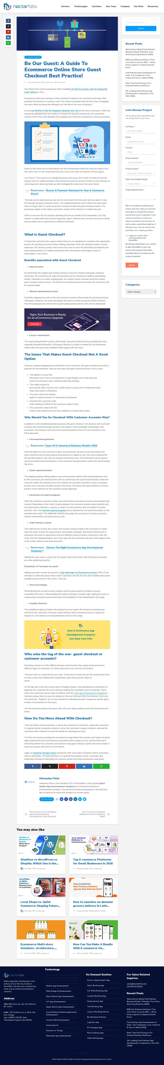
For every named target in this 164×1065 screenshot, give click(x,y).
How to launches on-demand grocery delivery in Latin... (93, 904)
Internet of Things (54, 1030)
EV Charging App (94, 1027)
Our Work (138, 6)
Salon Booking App (95, 985)
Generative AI (52, 1025)
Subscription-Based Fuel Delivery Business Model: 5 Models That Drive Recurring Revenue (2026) (140, 52)
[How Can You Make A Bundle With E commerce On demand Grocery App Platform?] (93, 929)
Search (141, 28)
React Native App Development (60, 996)
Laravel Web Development (58, 1020)
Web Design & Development (58, 991)
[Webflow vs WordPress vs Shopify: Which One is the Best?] (41, 844)
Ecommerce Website (33, 57)
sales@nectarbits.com (136, 984)
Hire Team (111, 6)
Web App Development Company (89, 693)
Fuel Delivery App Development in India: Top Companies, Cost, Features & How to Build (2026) (141, 75)
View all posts (46, 799)
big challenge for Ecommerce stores (79, 572)
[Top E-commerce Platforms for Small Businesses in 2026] (93, 844)
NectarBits (107, 1059)
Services (65, 6)
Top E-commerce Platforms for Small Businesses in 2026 (93, 861)
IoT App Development (56, 1001)
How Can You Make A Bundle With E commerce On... (93, 946)
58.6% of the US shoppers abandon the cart (57, 110)
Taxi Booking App (95, 1006)
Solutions (97, 6)
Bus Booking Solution (96, 1017)
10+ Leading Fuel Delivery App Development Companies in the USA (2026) (139, 93)
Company (125, 6)
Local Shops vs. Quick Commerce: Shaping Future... (40, 904)
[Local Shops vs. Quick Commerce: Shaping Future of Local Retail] (41, 887)
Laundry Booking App (96, 996)
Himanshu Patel (34, 82)
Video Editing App (95, 1038)
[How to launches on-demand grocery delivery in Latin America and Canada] (93, 887)
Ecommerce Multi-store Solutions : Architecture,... (38, 946)
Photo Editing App (95, 1033)
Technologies (81, 6)
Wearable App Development (58, 1036)
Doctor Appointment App (98, 980)
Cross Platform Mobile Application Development (61, 1013)
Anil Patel (27, 869)
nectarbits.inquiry (135, 986)
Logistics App (93, 1022)
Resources (153, 6)
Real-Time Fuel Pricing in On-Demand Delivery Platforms (139, 84)
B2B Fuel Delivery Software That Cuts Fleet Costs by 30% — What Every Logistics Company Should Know (140, 64)
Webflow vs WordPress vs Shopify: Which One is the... (39, 861)
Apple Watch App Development (60, 1007)
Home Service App (95, 1001)
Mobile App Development (57, 986)
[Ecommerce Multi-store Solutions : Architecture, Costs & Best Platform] (41, 929)
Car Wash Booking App (97, 991)
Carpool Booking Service (98, 1012)
